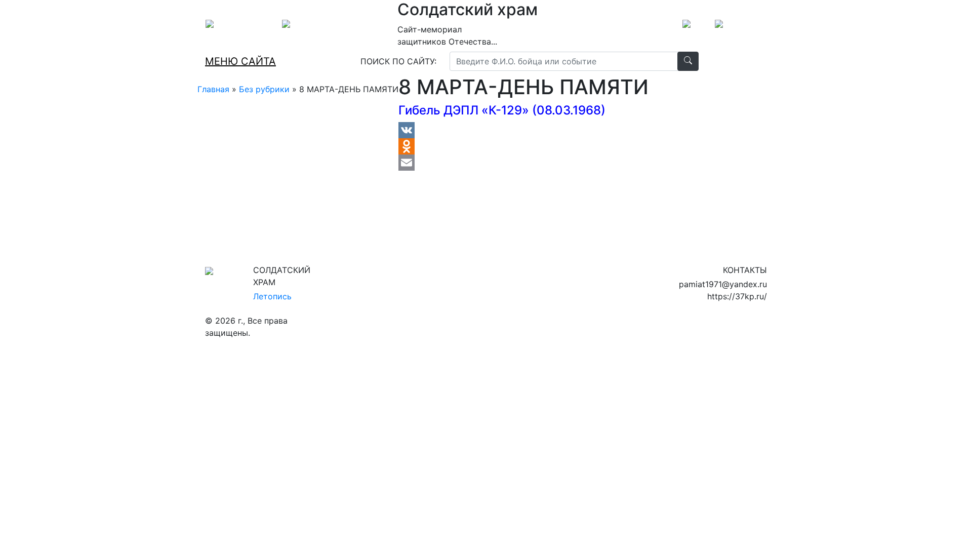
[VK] (523, 130)
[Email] (523, 162)
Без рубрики (264, 89)
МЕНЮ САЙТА (240, 61)
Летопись (272, 296)
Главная (213, 89)
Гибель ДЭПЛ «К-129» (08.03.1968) (501, 110)
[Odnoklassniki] (523, 146)
